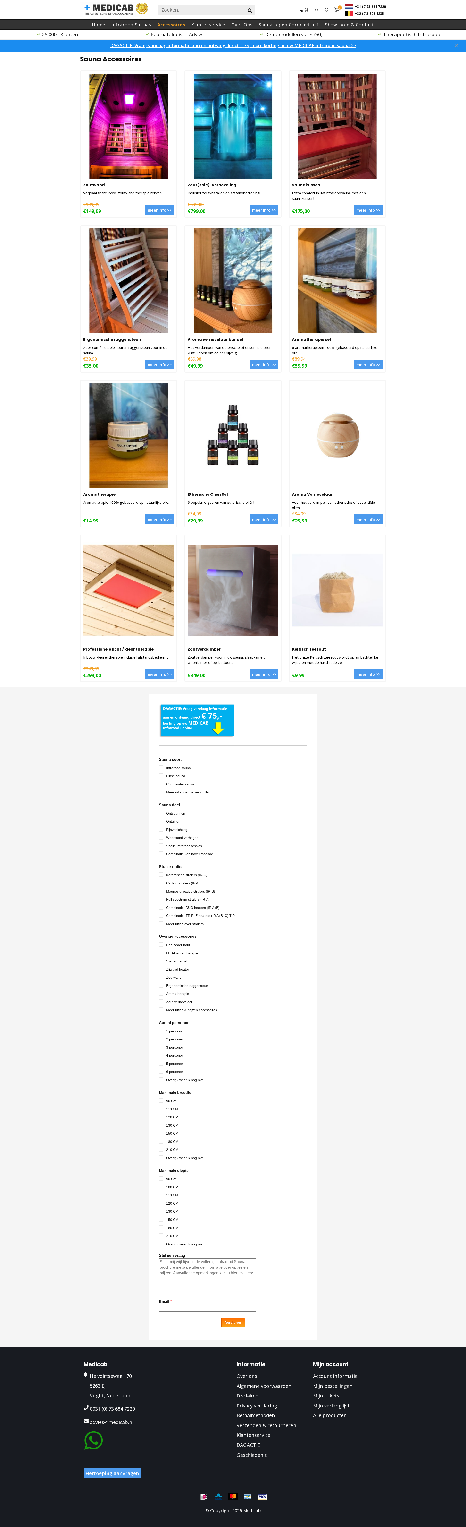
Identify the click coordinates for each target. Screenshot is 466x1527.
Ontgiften (173, 821)
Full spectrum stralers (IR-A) (188, 899)
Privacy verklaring (257, 1405)
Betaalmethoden (256, 1415)
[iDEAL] (204, 1496)
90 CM (171, 1101)
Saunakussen (306, 185)
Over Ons (242, 24)
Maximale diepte (174, 1171)
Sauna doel (169, 805)
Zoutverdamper (204, 649)
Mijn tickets (326, 1395)
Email (165, 1302)
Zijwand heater (177, 969)
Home (98, 24)
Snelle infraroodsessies (184, 846)
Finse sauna (175, 776)
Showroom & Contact (349, 24)
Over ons (247, 1376)
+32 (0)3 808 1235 (369, 13)
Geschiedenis (252, 1455)
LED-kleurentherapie (182, 953)
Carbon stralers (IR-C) (183, 883)
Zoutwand (94, 185)
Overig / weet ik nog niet (184, 1080)
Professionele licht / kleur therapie (118, 649)
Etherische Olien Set (208, 494)
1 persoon (174, 1031)
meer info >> (160, 210)
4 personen (175, 1055)
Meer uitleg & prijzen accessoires (191, 1010)
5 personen (175, 1064)
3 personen (175, 1047)
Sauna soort (170, 759)
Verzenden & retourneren (266, 1425)
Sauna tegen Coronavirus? (289, 24)
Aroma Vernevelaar (312, 494)
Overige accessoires (178, 936)
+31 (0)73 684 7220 (370, 6)
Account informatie (335, 1376)
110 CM (172, 1109)
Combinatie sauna (180, 784)
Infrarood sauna (178, 768)
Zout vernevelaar (179, 1002)
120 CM (172, 1117)
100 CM (172, 1187)
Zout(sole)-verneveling (212, 185)
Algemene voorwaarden (264, 1386)
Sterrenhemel (176, 961)
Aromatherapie (99, 494)
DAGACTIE (248, 1445)
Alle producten (330, 1415)
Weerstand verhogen (182, 838)
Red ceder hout (178, 945)
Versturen (233, 1322)
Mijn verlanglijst (331, 1405)
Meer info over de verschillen (188, 792)
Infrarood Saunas (131, 24)
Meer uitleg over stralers (185, 924)
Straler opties (171, 867)
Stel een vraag (172, 1255)
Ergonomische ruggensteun (112, 339)
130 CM (172, 1125)
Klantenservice (208, 24)
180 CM (172, 1142)
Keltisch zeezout (309, 649)
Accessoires (171, 24)
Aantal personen (174, 1023)
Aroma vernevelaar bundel (215, 339)
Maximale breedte (175, 1093)
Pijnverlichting (176, 830)
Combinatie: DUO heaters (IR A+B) (193, 908)
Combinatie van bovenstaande (189, 854)
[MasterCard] (233, 1496)
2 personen (175, 1039)
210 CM (172, 1150)
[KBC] (218, 1496)
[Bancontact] (247, 1496)
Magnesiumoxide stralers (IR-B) (190, 891)
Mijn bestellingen (333, 1386)
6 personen (175, 1072)
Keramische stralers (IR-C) (186, 875)
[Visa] (262, 1496)
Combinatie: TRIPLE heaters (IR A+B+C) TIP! (201, 916)
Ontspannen (175, 813)
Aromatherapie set (312, 339)
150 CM (172, 1133)
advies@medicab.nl (111, 1422)
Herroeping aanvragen (112, 1473)
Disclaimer (248, 1395)
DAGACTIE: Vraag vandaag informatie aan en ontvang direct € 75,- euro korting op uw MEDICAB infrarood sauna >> (233, 45)
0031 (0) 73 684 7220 (112, 1409)
